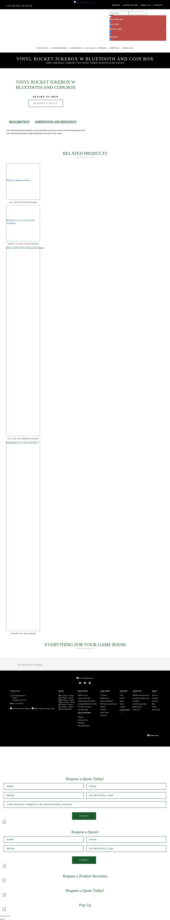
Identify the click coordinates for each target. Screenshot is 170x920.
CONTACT (158, 5)
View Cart (7, 760)
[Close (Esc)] (1, 916)
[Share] (3, 916)
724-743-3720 (26, 6)
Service (116, 5)
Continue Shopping (25, 760)
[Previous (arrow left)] (1, 919)
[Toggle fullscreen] (6, 916)
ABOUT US (146, 5)
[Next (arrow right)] (3, 919)
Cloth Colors (130, 5)
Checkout (44, 760)
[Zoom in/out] (8, 916)
